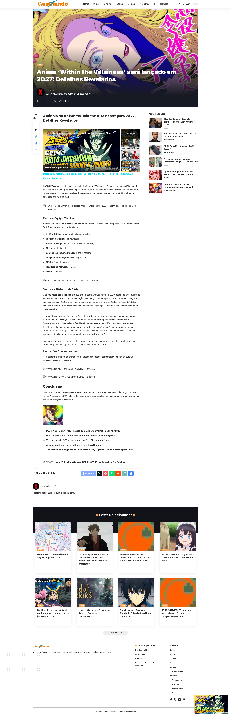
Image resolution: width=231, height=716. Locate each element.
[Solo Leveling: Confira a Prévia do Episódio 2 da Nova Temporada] (136, 592)
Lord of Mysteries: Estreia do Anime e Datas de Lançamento (94, 613)
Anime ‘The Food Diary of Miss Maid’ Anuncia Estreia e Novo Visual (177, 557)
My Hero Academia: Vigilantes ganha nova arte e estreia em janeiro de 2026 (53, 613)
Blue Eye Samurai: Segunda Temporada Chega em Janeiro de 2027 (180, 122)
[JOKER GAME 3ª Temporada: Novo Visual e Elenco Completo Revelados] (178, 592)
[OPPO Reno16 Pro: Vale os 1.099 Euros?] (155, 150)
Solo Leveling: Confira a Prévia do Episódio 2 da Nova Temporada (135, 613)
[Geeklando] (53, 4)
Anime (40, 65)
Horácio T (55, 91)
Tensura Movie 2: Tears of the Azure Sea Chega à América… (78, 440)
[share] (114, 131)
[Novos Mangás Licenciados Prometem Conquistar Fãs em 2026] (155, 162)
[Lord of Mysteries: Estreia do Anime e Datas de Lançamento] (95, 592)
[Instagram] (184, 699)
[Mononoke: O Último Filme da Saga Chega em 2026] (53, 536)
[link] (47, 132)
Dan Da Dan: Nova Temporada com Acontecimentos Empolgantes (81, 435)
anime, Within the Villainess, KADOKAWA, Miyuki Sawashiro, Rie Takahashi (90, 462)
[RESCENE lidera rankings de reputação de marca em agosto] (155, 188)
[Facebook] (171, 699)
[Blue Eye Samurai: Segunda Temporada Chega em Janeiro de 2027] (155, 123)
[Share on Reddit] (118, 473)
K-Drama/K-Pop (170, 191)
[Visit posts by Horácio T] (41, 92)
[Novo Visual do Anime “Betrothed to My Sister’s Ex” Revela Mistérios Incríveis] (136, 536)
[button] (183, 4)
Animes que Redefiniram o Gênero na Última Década (73, 445)
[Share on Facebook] (48, 100)
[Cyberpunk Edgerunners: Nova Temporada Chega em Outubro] (155, 175)
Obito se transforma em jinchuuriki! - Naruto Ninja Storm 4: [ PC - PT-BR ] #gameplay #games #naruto (81, 133)
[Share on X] (54, 100)
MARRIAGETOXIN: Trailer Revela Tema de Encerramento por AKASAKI (83, 431)
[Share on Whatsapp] (112, 473)
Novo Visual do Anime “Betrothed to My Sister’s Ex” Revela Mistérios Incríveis (136, 557)
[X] (175, 699)
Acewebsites (131, 712)
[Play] (130, 144)
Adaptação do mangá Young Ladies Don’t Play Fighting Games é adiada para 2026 (89, 449)
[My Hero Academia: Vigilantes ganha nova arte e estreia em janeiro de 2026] (53, 592)
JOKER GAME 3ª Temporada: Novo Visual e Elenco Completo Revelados (176, 613)
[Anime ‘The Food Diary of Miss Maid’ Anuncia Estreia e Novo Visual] (178, 536)
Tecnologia (169, 140)
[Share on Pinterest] (105, 473)
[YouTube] (179, 699)
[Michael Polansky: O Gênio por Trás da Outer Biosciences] (155, 137)
